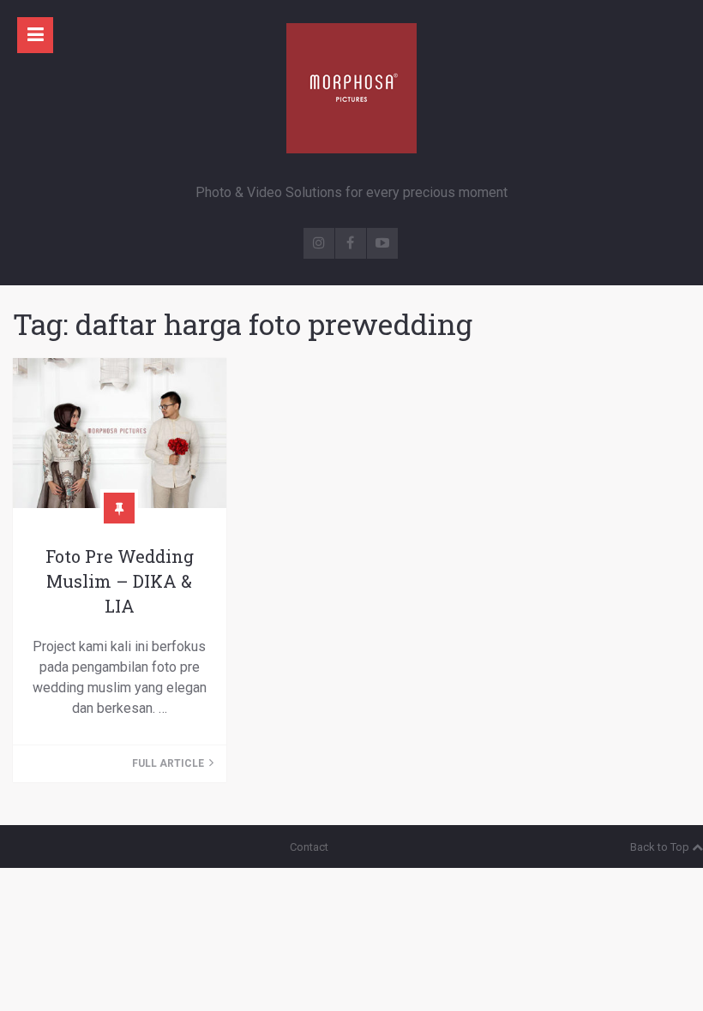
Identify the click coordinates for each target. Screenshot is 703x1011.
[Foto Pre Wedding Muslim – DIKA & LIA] (119, 433)
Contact (309, 847)
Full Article (169, 763)
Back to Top (659, 847)
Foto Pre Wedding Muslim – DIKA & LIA (119, 581)
